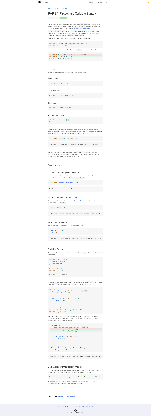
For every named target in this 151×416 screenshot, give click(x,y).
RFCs (111, 2)
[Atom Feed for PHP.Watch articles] (63, 406)
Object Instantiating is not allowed (63, 173)
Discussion (60, 396)
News (106, 2)
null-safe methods (78, 201)
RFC (52, 396)
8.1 (54, 18)
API (87, 407)
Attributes (51, 225)
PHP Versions (99, 2)
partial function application (73, 131)
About (91, 407)
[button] (148, 2)
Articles (91, 2)
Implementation (71, 396)
